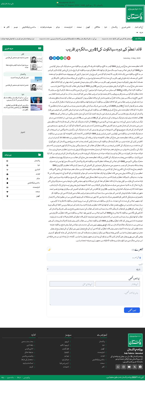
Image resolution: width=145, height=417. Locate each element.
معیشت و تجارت (46, 27)
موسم (16, 27)
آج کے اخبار (139, 27)
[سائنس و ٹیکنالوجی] (7, 183)
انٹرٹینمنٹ (68, 27)
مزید (141, 32)
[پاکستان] (7, 161)
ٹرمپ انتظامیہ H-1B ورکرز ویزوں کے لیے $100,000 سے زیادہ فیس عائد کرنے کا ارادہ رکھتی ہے (16, 107)
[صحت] (7, 191)
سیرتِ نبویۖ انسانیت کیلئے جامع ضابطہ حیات (17, 66)
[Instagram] (123, 366)
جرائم (58, 27)
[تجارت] (7, 174)
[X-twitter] (134, 366)
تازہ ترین (37, 169)
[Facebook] (140, 366)
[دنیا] (7, 165)
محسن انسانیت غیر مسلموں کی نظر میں (17, 57)
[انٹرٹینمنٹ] (7, 187)
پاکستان (114, 27)
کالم (8, 27)
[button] (51, 58)
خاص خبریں (126, 27)
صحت (79, 27)
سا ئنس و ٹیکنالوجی (29, 27)
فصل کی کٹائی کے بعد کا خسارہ (19, 78)
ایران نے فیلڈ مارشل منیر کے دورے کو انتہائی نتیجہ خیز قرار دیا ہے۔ (26, 39)
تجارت (38, 174)
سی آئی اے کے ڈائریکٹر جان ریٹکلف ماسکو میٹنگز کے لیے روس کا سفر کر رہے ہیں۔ (83, 39)
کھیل (88, 27)
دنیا (105, 27)
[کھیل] (7, 196)
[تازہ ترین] (7, 169)
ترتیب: (141, 264)
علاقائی (97, 27)
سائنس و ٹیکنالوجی (34, 183)
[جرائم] (7, 178)
